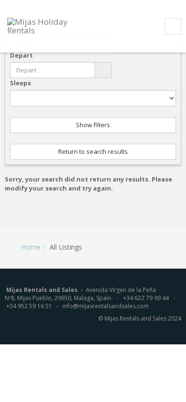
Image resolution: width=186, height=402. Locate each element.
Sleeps (20, 83)
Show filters (93, 125)
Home (31, 246)
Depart (21, 55)
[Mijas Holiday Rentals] (49, 25)
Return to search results (93, 151)
